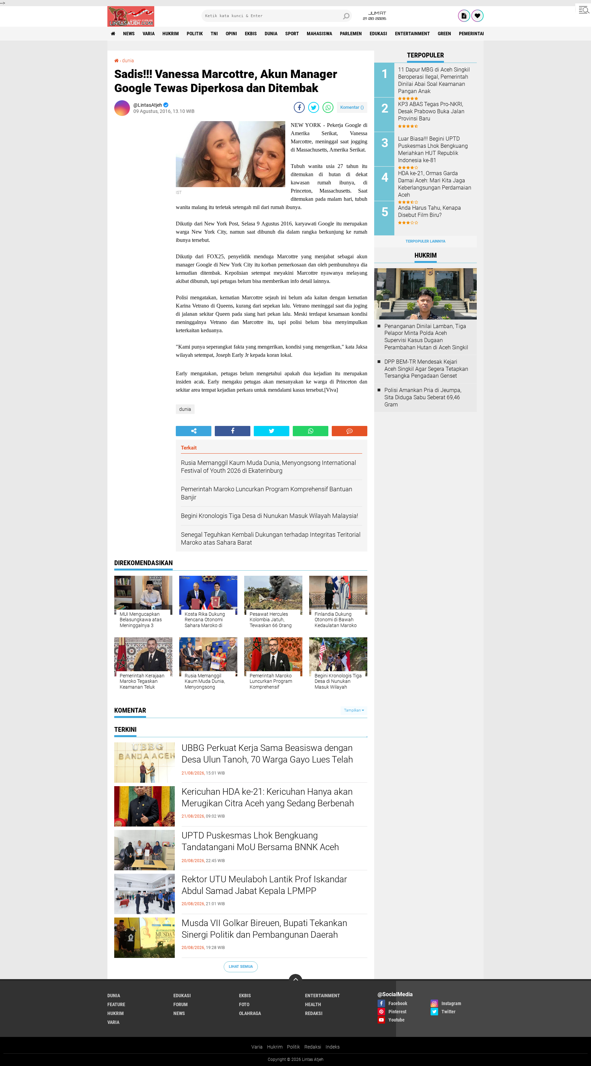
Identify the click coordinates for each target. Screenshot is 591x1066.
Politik (293, 1047)
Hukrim (275, 1047)
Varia (257, 1047)
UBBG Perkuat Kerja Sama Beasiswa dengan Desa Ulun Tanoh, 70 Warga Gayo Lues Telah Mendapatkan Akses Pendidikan (267, 759)
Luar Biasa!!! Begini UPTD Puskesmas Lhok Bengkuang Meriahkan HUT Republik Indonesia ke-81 (433, 149)
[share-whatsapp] (328, 107)
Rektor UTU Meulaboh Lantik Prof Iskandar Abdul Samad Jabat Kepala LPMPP (264, 885)
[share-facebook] (299, 107)
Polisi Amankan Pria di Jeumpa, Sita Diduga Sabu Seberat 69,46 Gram (422, 397)
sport (292, 33)
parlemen (351, 33)
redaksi (314, 1013)
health (313, 1004)
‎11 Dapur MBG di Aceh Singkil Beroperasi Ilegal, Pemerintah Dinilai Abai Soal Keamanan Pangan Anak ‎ (434, 80)
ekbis (251, 33)
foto (244, 1004)
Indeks (333, 1047)
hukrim (170, 33)
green (444, 33)
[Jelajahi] (583, 9)
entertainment (412, 33)
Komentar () (352, 107)
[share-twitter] (313, 107)
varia (149, 33)
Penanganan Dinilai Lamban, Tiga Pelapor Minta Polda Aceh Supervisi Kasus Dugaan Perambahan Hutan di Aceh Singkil (426, 337)
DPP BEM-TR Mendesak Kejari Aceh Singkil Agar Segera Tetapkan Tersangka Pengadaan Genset (426, 369)
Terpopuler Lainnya (425, 241)
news (129, 33)
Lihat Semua (241, 966)
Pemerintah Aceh (478, 33)
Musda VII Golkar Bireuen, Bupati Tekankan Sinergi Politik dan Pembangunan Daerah (264, 929)
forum (180, 1004)
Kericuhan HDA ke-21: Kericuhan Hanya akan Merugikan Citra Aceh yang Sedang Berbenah (268, 797)
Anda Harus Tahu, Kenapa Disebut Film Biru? (429, 211)
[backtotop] (295, 981)
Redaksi (312, 1047)
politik (195, 33)
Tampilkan (353, 710)
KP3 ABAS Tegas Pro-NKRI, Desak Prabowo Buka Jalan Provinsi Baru (431, 111)
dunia (271, 33)
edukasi (378, 33)
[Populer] (477, 15)
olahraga (250, 1013)
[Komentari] (349, 431)
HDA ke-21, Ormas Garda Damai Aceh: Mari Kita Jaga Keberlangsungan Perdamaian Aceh (434, 184)
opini (231, 33)
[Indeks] (464, 15)
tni (214, 33)
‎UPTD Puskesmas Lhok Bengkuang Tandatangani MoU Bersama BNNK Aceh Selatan (260, 847)
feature (116, 1004)
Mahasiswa (319, 33)
